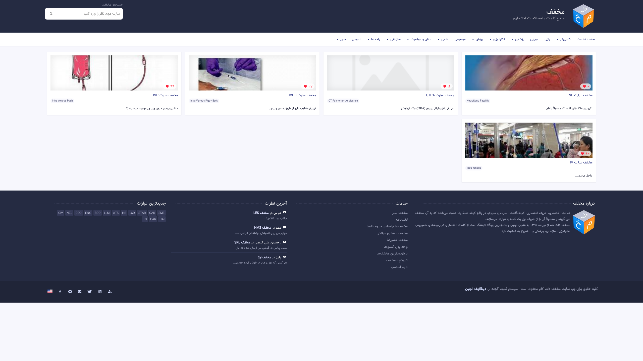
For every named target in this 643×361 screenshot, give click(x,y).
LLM (107, 213)
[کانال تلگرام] (70, 292)
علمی (445, 39)
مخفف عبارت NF (581, 95)
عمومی (356, 39)
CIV (60, 213)
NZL (69, 213)
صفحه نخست (586, 39)
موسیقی (460, 39)
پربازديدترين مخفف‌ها (392, 253)
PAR (153, 219)
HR (124, 213)
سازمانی (395, 39)
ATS (116, 213)
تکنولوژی (499, 39)
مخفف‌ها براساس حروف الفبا (387, 226)
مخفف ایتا (264, 257)
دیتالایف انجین (475, 289)
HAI (162, 219)
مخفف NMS (262, 227)
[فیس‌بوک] (60, 292)
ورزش (479, 39)
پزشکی (519, 39)
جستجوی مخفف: (112, 5)
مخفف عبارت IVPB (302, 95)
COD (79, 213)
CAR (152, 213)
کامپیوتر (565, 39)
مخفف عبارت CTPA (440, 95)
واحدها (375, 39)
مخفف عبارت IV (581, 162)
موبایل (534, 39)
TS (145, 219)
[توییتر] (90, 292)
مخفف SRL (242, 242)
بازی (547, 39)
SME (161, 213)
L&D (132, 213)
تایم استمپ (399, 267)
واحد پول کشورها (396, 247)
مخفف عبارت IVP (165, 95)
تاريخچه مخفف (397, 260)
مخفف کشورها (397, 240)
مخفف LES (261, 213)
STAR (142, 213)
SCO (97, 213)
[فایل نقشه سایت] (110, 292)
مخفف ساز (400, 213)
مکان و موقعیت (421, 39)
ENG (88, 213)
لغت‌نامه (402, 220)
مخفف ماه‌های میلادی (392, 233)
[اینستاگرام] (80, 292)
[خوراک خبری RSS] (100, 292)
